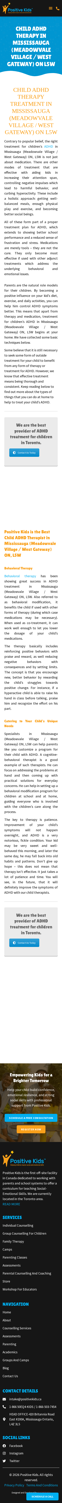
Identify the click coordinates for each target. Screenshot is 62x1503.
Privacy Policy (14, 1485)
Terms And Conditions (42, 1485)
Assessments (11, 1265)
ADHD (48, 146)
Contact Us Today (27, 452)
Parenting (9, 1344)
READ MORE (11, 1204)
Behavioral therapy (20, 576)
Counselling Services (17, 1328)
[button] (50, 8)
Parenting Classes (15, 1257)
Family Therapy (13, 1241)
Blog (6, 1368)
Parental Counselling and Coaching (27, 1273)
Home (7, 1312)
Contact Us (10, 1376)
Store (6, 1281)
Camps (7, 1249)
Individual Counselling (18, 1225)
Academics (10, 1352)
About (7, 1320)
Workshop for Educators (20, 1289)
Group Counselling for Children (24, 1233)
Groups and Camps (16, 1360)
